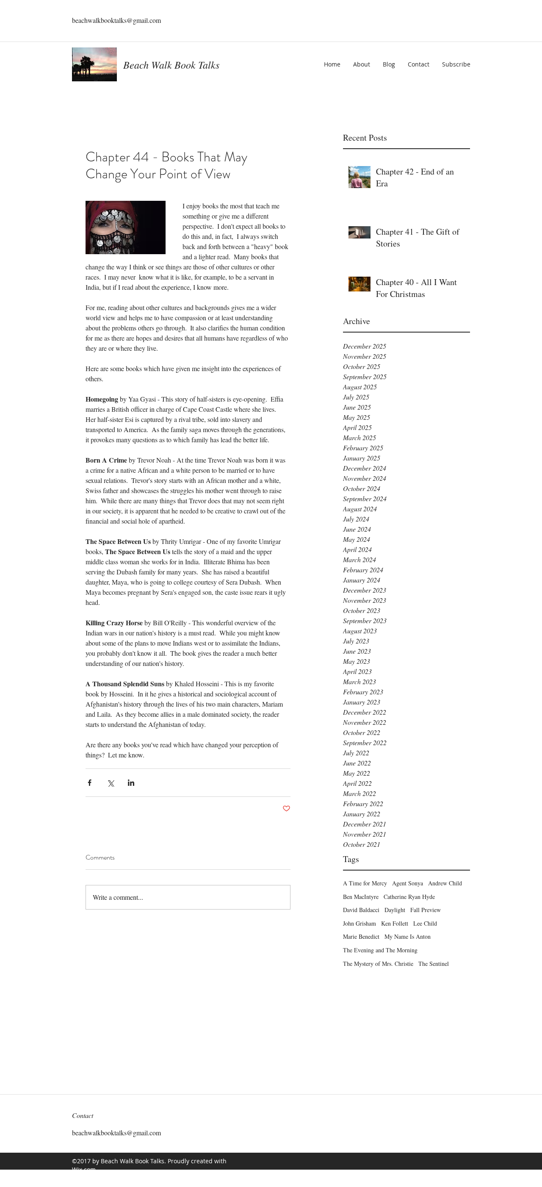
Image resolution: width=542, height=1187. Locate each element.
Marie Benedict (361, 936)
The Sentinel (433, 964)
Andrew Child (445, 883)
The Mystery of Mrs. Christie (378, 964)
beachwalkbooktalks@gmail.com (116, 20)
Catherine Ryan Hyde (409, 897)
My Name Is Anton (407, 936)
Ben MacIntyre (361, 897)
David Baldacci (361, 910)
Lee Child (425, 923)
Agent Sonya (407, 883)
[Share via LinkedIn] (131, 783)
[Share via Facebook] (90, 783)
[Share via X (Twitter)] (110, 783)
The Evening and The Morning (380, 950)
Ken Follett (394, 923)
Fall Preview (425, 910)
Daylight (394, 910)
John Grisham (359, 923)
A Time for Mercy (365, 883)
